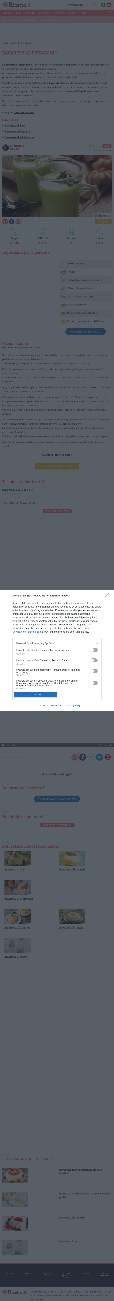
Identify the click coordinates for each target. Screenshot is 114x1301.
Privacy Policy (73, 705)
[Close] (108, 596)
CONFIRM (35, 695)
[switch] (94, 650)
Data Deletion (40, 705)
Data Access (57, 705)
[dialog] (57, 650)
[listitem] (57, 643)
